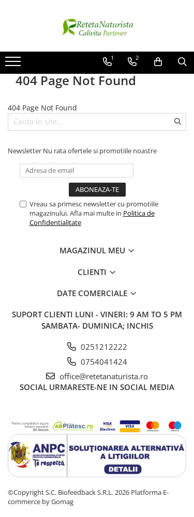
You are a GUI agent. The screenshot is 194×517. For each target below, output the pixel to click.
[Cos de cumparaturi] (158, 62)
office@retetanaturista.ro (102, 376)
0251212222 (103, 347)
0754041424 (103, 362)
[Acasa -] (97, 26)
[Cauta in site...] (182, 62)
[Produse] (14, 64)
